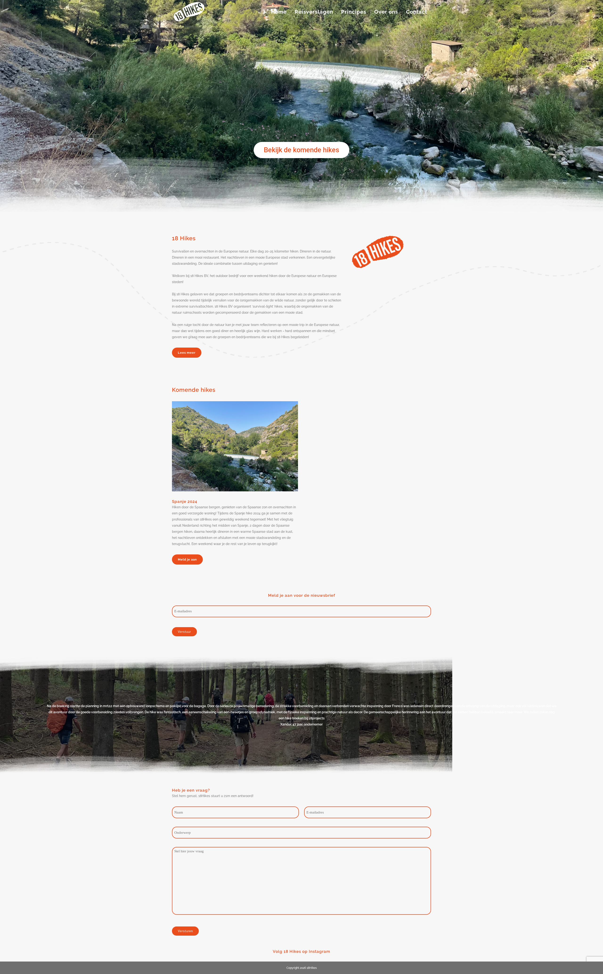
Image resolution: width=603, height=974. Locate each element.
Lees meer (187, 352)
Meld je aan (187, 559)
